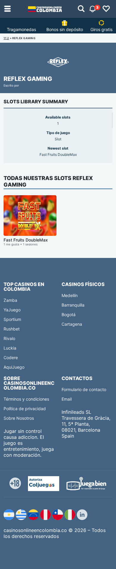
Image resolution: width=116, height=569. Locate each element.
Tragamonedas (21, 29)
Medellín (70, 295)
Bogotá (69, 314)
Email (67, 399)
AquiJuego (14, 367)
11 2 (6, 38)
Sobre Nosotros (19, 418)
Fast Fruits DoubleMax (26, 239)
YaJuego (12, 309)
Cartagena (72, 324)
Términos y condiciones (26, 399)
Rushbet (12, 328)
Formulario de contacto (84, 389)
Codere (11, 357)
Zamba (10, 300)
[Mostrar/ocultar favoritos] (106, 9)
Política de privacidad (25, 408)
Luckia (10, 347)
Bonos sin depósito (64, 29)
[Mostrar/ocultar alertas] (81, 9)
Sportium (12, 319)
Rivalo (9, 338)
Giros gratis (101, 29)
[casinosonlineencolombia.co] (45, 9)
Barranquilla (73, 304)
